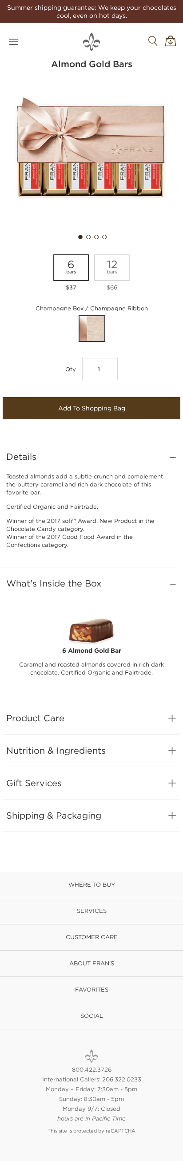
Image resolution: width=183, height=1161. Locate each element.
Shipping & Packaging (53, 815)
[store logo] (91, 42)
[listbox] (91, 275)
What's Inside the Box (53, 583)
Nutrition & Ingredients (56, 750)
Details (21, 456)
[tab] (91, 457)
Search (152, 41)
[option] (71, 273)
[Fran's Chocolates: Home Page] (91, 1056)
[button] (80, 236)
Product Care (35, 717)
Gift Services (34, 782)
